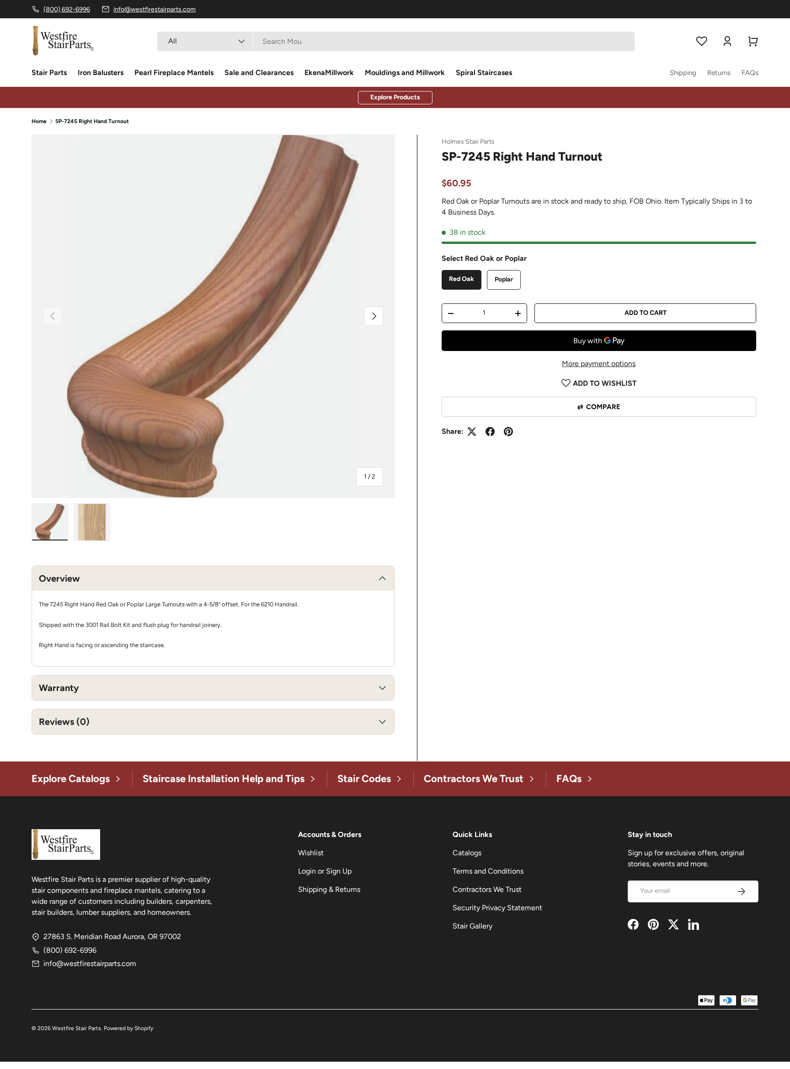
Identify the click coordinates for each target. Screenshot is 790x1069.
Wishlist (311, 852)
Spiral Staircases (484, 72)
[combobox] (395, 41)
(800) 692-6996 (69, 950)
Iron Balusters (100, 72)
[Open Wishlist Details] (702, 41)
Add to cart (646, 313)
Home (39, 121)
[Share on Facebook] (490, 431)
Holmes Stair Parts (468, 142)
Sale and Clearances (259, 72)
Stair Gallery (472, 926)
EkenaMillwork (329, 72)
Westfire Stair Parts (76, 1028)
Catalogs (467, 852)
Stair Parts (49, 72)
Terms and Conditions (488, 871)
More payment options (598, 363)
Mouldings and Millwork (405, 72)
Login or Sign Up (325, 871)
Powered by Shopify (128, 1028)
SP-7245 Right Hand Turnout (92, 121)
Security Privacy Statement (497, 907)
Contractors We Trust (487, 889)
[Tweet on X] (472, 431)
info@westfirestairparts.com (89, 963)
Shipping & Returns (329, 889)
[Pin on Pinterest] (508, 431)
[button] (753, 41)
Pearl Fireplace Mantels (174, 72)
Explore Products (395, 97)
